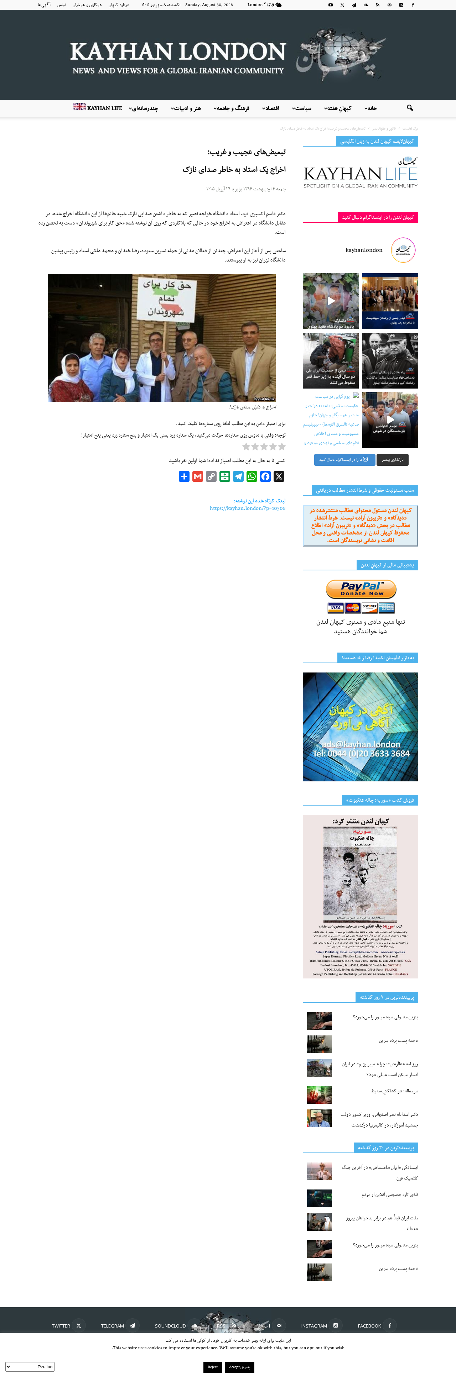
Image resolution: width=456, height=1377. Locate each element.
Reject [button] (213, 1367)
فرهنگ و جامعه (233, 109)
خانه (372, 109)
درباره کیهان (119, 5)
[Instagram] (401, 5)
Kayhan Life (104, 109)
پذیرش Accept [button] (239, 1367)
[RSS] (377, 5)
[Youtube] (330, 5)
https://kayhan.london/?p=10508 (248, 508)
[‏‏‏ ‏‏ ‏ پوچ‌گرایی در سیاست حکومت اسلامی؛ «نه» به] (331, 420)
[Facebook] (413, 5)
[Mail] (389, 5)
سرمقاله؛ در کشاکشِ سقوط (394, 1091)
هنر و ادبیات (187, 109)
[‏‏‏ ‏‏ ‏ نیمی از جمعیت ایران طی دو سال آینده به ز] (331, 361)
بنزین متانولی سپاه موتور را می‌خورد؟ (385, 1017)
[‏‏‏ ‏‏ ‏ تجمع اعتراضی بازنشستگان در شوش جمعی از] (390, 420)
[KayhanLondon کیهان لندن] (228, 55)
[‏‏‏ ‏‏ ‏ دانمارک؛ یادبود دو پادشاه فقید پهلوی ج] (331, 301)
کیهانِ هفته (339, 109)
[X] (342, 5)
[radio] (282, 448)
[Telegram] (354, 5)
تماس (61, 5)
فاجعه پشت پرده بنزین (398, 1040)
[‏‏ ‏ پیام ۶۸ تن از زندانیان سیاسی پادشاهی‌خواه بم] (390, 361)
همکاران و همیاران (87, 5)
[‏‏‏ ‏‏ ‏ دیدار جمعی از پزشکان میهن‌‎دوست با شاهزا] (390, 301)
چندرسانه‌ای (145, 109)
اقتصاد (272, 109)
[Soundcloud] (366, 5)
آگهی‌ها (44, 5)
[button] (409, 108)
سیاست (303, 109)
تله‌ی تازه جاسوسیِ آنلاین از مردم (390, 1195)
